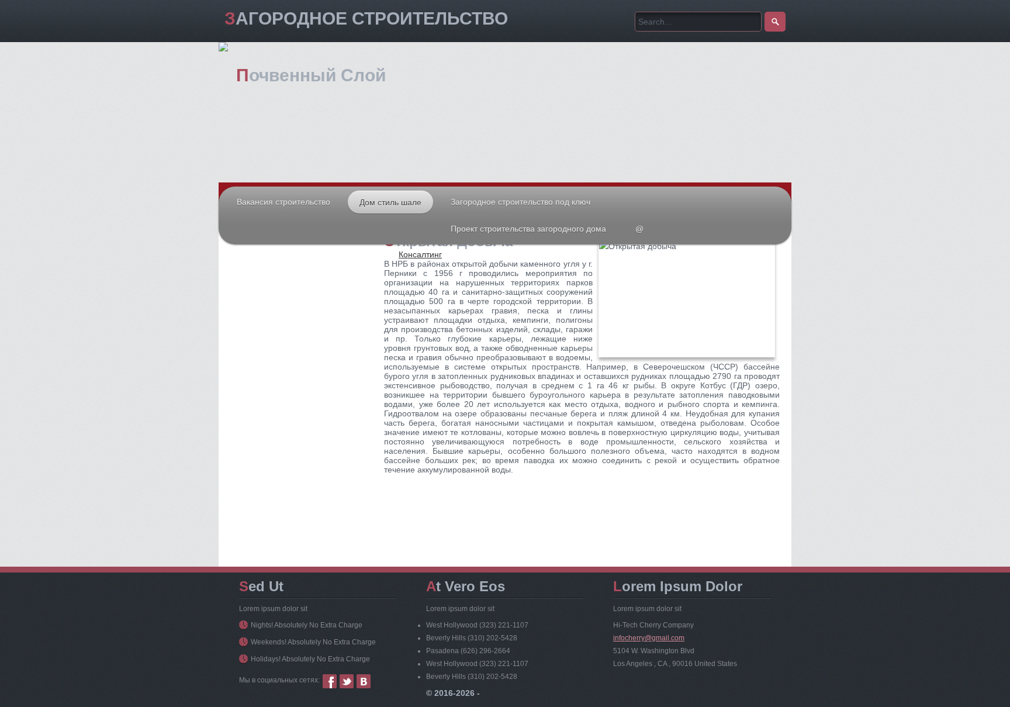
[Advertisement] (300, 350)
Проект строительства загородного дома (528, 228)
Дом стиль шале (390, 202)
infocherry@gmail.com (648, 638)
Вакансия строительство (283, 201)
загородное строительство (366, 18)
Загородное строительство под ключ (520, 201)
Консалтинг (420, 254)
